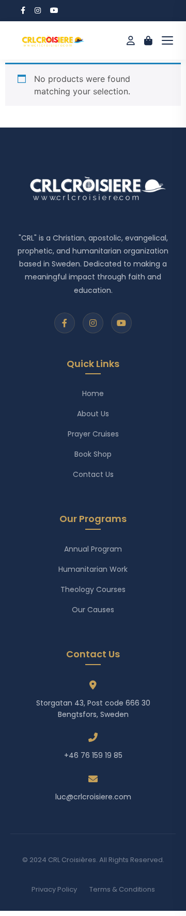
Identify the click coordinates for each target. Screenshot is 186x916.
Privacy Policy (54, 889)
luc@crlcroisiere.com (93, 797)
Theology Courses (93, 589)
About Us (93, 413)
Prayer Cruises (93, 434)
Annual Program (93, 549)
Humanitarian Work (93, 569)
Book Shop (93, 454)
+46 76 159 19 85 (93, 755)
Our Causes (93, 609)
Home (93, 393)
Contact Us (93, 474)
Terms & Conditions (122, 889)
